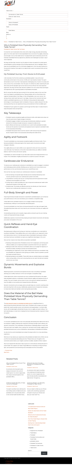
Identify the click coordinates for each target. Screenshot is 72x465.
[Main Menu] (6, 8)
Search (30, 450)
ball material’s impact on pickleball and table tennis (19, 303)
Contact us (8, 463)
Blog (7, 32)
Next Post (7, 352)
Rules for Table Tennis (14, 16)
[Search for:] (6, 36)
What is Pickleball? (13, 22)
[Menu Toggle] (37, 12)
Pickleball (8, 18)
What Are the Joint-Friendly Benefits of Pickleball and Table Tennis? (35, 364)
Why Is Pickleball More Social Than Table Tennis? (16, 363)
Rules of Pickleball (13, 24)
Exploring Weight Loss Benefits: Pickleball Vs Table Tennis (36, 383)
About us (8, 34)
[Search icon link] (6, 38)
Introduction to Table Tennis (16, 14)
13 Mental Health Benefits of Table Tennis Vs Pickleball (15, 383)
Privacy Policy (9, 461)
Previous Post (8, 350)
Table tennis (9, 10)
